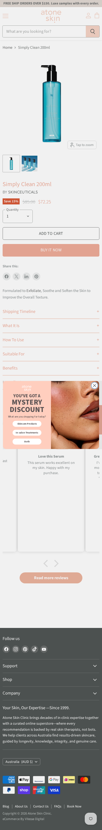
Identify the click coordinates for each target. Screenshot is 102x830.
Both (27, 441)
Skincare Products (27, 423)
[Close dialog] (94, 385)
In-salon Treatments (27, 432)
